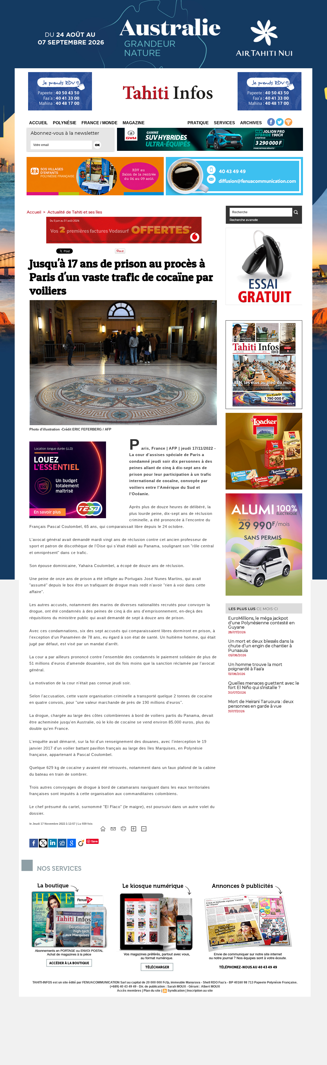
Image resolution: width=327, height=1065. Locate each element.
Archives (251, 123)
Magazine (134, 123)
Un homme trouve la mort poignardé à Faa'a (255, 667)
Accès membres (129, 990)
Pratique (198, 123)
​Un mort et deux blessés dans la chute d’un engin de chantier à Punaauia (261, 646)
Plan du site (152, 990)
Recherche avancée (244, 220)
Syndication (176, 990)
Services (224, 123)
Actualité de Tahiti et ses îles (75, 212)
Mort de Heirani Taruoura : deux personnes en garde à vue (261, 704)
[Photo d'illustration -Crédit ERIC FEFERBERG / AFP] (123, 301)
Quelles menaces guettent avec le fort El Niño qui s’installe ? (263, 685)
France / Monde (99, 123)
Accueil (38, 123)
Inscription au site (200, 990)
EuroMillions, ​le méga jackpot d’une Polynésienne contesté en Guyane (261, 623)
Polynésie (64, 123)
